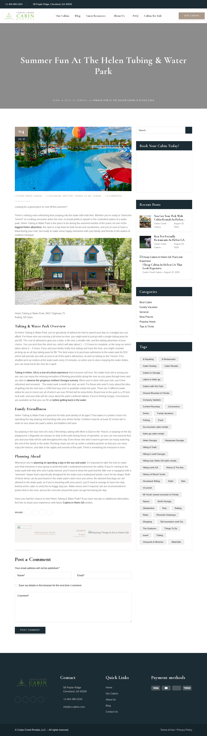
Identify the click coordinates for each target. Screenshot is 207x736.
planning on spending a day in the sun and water (60, 462)
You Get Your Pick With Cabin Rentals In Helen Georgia (168, 217)
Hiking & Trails (150, 447)
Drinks (146, 413)
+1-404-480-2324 (13, 4)
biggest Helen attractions (28, 227)
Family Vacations (165, 413)
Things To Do (83, 196)
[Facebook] (28, 512)
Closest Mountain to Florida (156, 393)
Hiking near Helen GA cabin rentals (159, 461)
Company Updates (152, 400)
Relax (145, 515)
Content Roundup (151, 406)
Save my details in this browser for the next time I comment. (50, 585)
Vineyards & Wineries (153, 542)
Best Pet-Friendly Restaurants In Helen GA (169, 238)
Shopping (147, 522)
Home (56, 100)
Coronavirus (174, 406)
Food (160, 420)
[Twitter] (35, 512)
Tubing (97, 196)
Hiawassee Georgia (174, 440)
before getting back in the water (69, 400)
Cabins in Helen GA (73, 502)
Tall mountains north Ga (171, 522)
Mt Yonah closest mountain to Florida (161, 494)
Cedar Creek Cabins (29, 196)
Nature (146, 501)
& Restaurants (168, 359)
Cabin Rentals (171, 366)
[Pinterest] (42, 512)
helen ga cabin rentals (153, 434)
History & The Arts (175, 467)
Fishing (146, 420)
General (82, 100)
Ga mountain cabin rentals (155, 427)
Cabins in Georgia (151, 373)
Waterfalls (176, 542)
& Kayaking (54, 196)
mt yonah (147, 488)
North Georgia (164, 501)
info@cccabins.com (74, 707)
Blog (68, 100)
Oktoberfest (148, 508)
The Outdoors (149, 528)
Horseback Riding (151, 481)
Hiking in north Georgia (154, 454)
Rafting (68, 196)
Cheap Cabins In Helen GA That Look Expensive (162, 266)
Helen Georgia (150, 440)
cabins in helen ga (151, 379)
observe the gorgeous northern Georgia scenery (52, 380)
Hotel (170, 481)
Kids (183, 481)
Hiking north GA (150, 467)
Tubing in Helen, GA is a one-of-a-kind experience (41, 372)
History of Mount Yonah (154, 474)
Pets (164, 508)
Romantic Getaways (166, 515)
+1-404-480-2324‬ (72, 699)
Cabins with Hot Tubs (153, 386)
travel (145, 535)
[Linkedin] (49, 512)
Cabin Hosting (149, 366)
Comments (114, 196)
